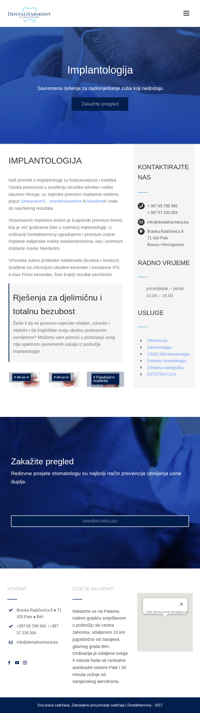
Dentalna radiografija (165, 368)
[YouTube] (17, 663)
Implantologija (159, 347)
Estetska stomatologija (166, 361)
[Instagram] (25, 663)
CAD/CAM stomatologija (168, 354)
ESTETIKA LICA (161, 374)
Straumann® (33, 201)
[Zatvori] (181, 604)
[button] (165, 619)
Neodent (95, 201)
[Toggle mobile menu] (186, 13)
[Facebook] (9, 663)
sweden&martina (65, 201)
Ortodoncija (157, 340)
